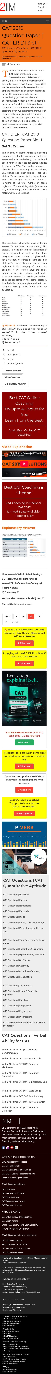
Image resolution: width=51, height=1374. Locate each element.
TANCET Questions (8, 1351)
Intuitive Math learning (9, 1370)
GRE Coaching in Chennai (11, 1331)
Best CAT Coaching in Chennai (15, 1178)
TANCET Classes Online (10, 1344)
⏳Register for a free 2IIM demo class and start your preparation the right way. (24, 756)
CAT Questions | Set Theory (16, 960)
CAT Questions (7, 56)
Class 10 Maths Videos (10, 1363)
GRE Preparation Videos (10, 1338)
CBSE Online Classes (9, 1357)
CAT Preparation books (12, 1205)
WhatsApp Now (18, 1307)
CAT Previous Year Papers (13, 1201)
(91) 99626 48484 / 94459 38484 (22, 1304)
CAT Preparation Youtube (13, 1193)
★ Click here (24, 790)
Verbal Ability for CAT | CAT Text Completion (23, 1102)
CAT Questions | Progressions (17, 1016)
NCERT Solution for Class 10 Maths (14, 1359)
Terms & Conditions (19, 1262)
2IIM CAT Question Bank (42, 7)
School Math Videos (9, 1372)
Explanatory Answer (15, 384)
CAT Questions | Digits (14, 917)
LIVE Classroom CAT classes (14, 1162)
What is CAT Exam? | (11, 1225)
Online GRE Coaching (9, 1336)
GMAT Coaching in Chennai (11, 1321)
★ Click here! (24, 643)
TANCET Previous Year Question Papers (15, 1349)
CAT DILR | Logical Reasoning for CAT (18, 1174)
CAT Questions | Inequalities (17, 1005)
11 (31, 616)
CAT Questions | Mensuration (17, 977)
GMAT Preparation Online (10, 1319)
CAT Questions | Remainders (17, 905)
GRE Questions (7, 1334)
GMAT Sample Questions (10, 1323)
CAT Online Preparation (12, 1240)
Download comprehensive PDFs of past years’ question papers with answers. (24, 779)
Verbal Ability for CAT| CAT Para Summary (22, 1096)
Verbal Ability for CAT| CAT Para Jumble (21, 1058)
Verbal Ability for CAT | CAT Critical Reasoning (24, 1082)
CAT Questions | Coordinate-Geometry (22, 971)
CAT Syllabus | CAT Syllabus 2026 (17, 1217)
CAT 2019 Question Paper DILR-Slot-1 (28, 56)
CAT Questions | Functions (16, 1000)
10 (23, 616)
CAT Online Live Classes (12, 1252)
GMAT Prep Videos (8, 1326)
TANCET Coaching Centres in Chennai (15, 1346)
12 (38, 616)
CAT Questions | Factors (15, 900)
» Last (15, 622)
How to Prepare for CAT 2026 (14, 1244)
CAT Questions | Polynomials (17, 1011)
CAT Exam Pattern (10, 1221)
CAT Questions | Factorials (16, 911)
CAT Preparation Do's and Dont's (16, 1248)
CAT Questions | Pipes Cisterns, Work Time (24, 954)
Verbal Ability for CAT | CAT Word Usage (21, 1090)
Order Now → (24, 742)
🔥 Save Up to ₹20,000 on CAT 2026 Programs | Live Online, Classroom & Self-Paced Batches (24, 633)
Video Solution (12, 377)
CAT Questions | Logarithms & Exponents (23, 949)
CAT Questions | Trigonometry (18, 985)
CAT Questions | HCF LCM (16, 894)
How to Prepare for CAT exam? (15, 1229)
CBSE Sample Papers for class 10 (13, 1361)
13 (6, 622)
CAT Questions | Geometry (16, 965)
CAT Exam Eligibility (29, 1225)
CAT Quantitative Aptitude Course (16, 1170)
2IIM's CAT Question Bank (14, 127)
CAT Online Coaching (11, 1166)
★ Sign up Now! (24, 813)
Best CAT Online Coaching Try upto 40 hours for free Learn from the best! (24, 803)
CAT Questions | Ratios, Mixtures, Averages (24, 922)
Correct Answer (13, 371)
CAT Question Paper (10, 1197)
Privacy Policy (7, 1262)
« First (7, 616)
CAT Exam (14, 74)
